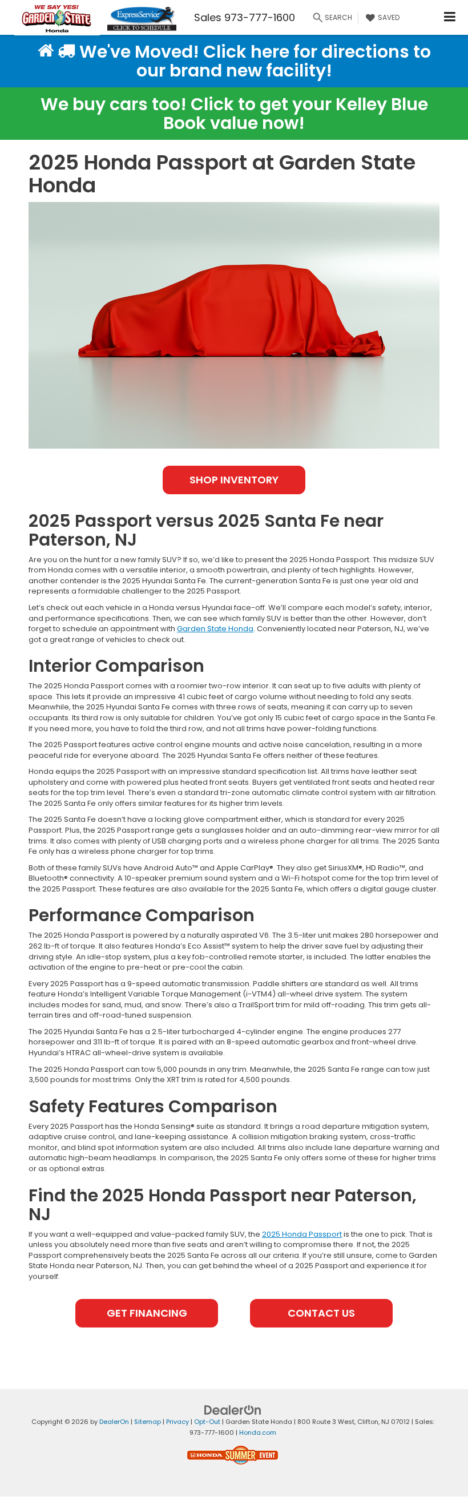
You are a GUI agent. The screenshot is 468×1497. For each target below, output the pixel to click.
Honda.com (257, 1432)
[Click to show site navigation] (450, 17)
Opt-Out (207, 1421)
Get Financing (147, 1313)
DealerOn (114, 1421)
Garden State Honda (215, 628)
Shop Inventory (234, 480)
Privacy (177, 1421)
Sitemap (147, 1421)
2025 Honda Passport (302, 1234)
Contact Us (321, 1313)
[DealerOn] (233, 1410)
